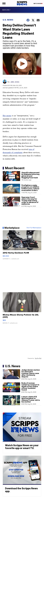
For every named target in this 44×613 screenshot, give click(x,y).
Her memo (7, 115)
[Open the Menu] (4, 3)
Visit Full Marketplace (34, 228)
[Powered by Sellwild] (38, 358)
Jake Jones (14, 82)
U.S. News (8, 20)
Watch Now (37, 3)
